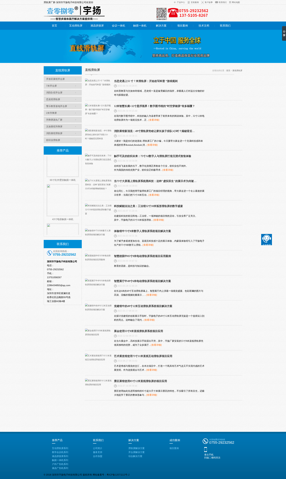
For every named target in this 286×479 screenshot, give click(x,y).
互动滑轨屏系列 (60, 448)
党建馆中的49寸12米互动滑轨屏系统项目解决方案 (143, 306)
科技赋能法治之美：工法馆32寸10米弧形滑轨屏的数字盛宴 (148, 206)
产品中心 (181, 2)
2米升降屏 (51, 113)
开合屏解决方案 (136, 452)
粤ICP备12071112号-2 (118, 474)
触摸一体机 (139, 25)
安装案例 (195, 2)
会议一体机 (118, 25)
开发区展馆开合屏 (55, 79)
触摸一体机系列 (60, 460)
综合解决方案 (135, 456)
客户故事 (209, 2)
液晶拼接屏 (97, 25)
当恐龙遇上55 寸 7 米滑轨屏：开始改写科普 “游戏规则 (146, 81)
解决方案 (161, 25)
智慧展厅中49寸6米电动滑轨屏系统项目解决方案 (142, 281)
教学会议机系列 (60, 452)
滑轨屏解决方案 (136, 448)
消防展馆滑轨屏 (54, 133)
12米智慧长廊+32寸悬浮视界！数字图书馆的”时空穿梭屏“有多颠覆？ (154, 106)
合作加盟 (97, 456)
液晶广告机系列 (60, 468)
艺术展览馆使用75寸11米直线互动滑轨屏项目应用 (143, 356)
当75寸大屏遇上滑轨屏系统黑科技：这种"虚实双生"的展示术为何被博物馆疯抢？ (162, 181)
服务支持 (97, 452)
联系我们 (223, 2)
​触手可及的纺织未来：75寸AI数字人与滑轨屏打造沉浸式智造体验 (152, 156)
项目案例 (182, 25)
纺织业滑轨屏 (53, 140)
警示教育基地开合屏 (56, 106)
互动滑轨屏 (75, 25)
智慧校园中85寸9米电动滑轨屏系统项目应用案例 (142, 256)
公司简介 (97, 448)
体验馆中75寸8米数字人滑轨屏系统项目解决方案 (142, 231)
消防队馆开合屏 (54, 92)
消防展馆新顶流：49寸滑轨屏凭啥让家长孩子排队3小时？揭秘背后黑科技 (157, 131)
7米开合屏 (51, 85)
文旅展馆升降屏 (54, 126)
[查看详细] (153, 120)
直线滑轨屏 (237, 70)
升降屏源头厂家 (54, 119)
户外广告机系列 (60, 464)
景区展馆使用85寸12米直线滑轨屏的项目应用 (140, 381)
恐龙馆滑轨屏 (53, 99)
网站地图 (236, 2)
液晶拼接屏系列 (60, 456)
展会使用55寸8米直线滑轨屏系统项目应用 (138, 331)
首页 (54, 25)
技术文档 (204, 25)
